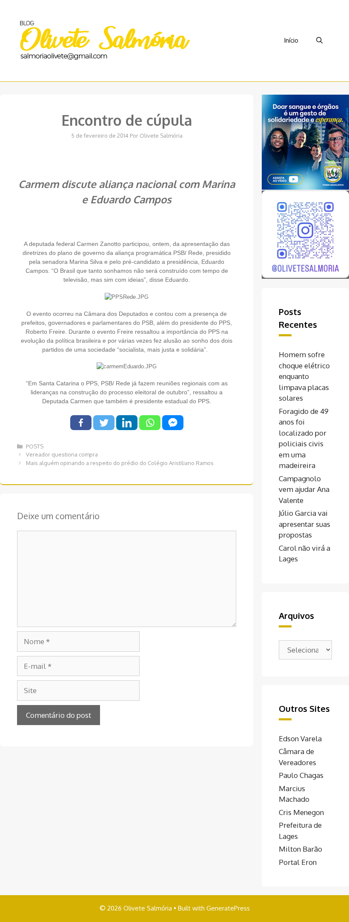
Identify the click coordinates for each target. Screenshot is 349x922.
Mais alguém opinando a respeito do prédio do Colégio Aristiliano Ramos (120, 463)
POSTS (34, 446)
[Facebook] (81, 422)
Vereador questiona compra (62, 454)
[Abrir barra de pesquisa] (319, 40)
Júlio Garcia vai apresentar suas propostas (304, 524)
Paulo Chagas (301, 775)
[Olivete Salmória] (104, 39)
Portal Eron (298, 862)
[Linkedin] (126, 422)
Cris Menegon (301, 812)
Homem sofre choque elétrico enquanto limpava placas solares (304, 376)
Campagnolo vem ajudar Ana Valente (304, 489)
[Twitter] (103, 422)
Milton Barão (300, 848)
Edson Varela (300, 738)
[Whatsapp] (149, 422)
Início (291, 40)
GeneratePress (228, 908)
